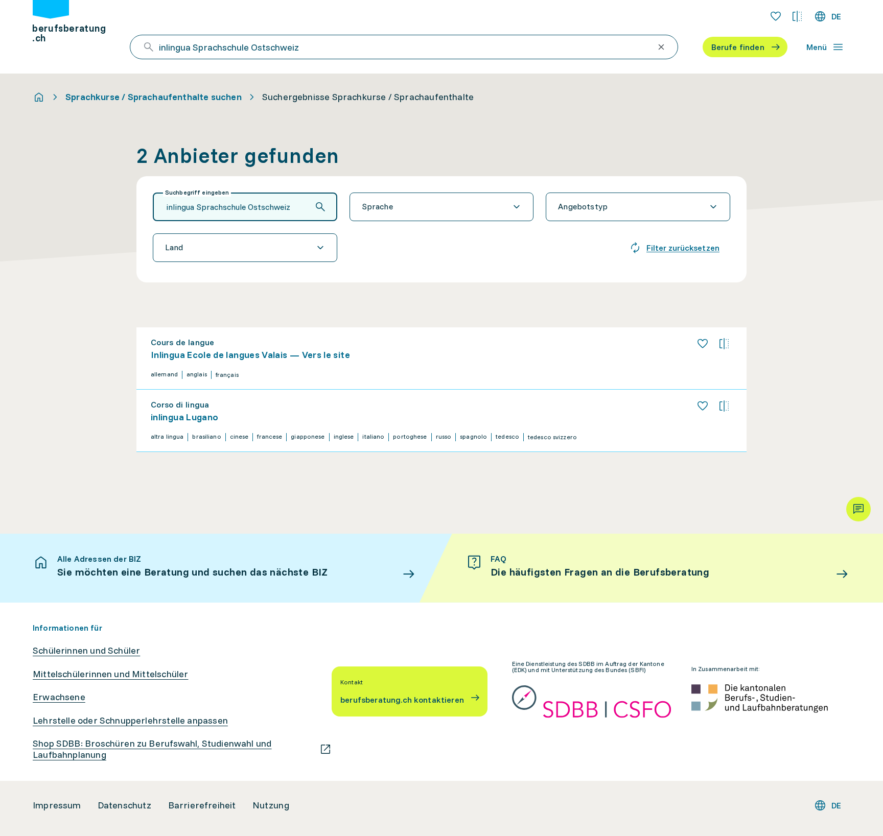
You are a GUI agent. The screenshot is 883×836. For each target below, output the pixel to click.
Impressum (57, 805)
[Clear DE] (661, 47)
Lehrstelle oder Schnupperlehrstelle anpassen (130, 720)
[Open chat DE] (858, 509)
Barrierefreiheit (202, 805)
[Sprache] (442, 207)
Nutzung (270, 805)
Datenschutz (125, 805)
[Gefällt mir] (702, 343)
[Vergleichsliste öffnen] (797, 16)
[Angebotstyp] (638, 207)
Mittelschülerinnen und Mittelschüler (110, 674)
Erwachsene (59, 697)
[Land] (245, 247)
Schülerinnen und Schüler (86, 650)
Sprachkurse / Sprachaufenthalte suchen (153, 97)
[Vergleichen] (724, 343)
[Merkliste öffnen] (775, 16)
